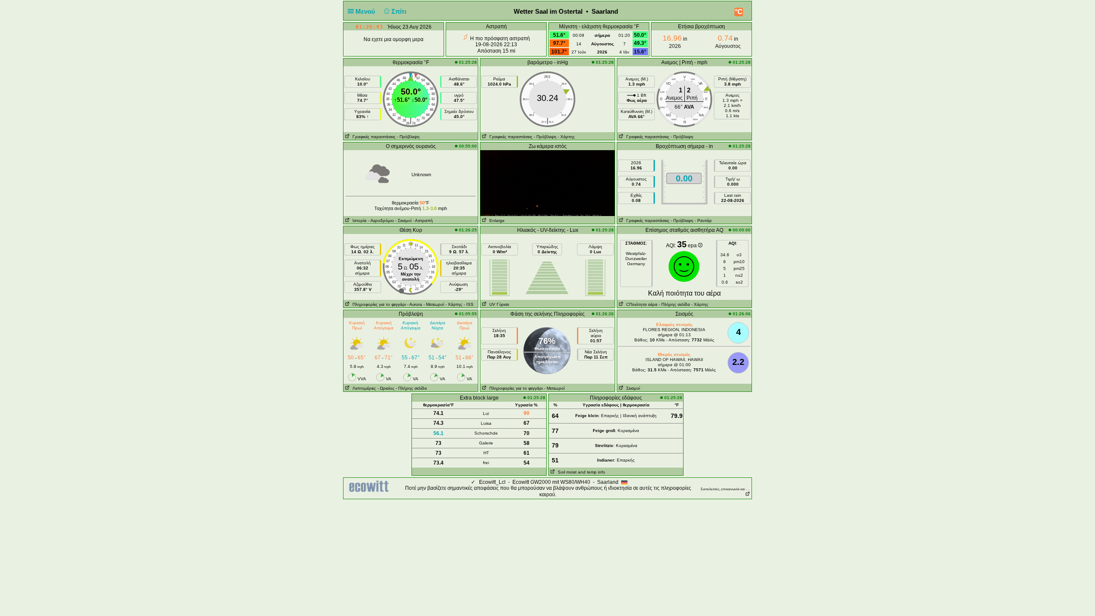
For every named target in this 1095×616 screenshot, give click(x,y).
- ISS (469, 304)
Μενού (366, 11)
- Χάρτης (566, 136)
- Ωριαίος (385, 388)
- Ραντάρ (703, 220)
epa (693, 246)
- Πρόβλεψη (408, 136)
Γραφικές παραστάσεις (373, 136)
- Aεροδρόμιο (381, 220)
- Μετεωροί (433, 304)
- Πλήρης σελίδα (674, 304)
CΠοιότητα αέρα (640, 304)
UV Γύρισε (498, 304)
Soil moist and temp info (580, 472)
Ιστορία (358, 220)
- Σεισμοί (403, 220)
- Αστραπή (423, 220)
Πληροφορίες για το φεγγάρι (378, 304)
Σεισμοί (632, 388)
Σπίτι (400, 11)
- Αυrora (414, 304)
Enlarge (496, 220)
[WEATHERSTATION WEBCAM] (547, 183)
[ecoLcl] (370, 486)
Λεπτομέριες (363, 388)
